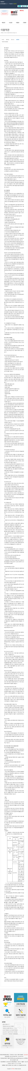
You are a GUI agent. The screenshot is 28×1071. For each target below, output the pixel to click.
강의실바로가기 (4, 11)
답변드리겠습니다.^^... (7, 1024)
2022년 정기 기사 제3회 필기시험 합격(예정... (10, 1033)
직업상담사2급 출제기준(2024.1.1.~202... (10, 1028)
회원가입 (22, 10)
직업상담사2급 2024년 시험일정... (8, 1026)
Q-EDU (13, 1068)
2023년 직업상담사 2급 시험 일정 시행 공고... (10, 1030)
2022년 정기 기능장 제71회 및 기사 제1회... (10, 1031)
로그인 (16, 10)
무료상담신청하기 (4, 13)
